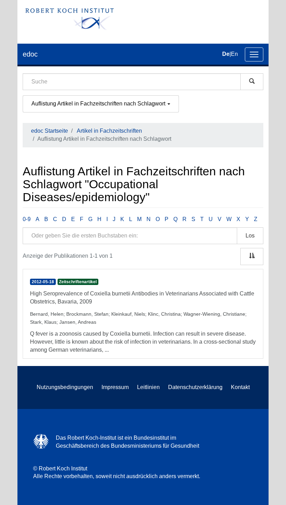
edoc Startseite (49, 131)
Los (250, 236)
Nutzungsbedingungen (65, 387)
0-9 (27, 219)
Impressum (115, 387)
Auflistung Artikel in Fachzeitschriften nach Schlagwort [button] (99, 104)
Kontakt (240, 387)
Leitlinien (148, 387)
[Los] (251, 81)
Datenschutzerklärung (195, 387)
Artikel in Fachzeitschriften (109, 131)
